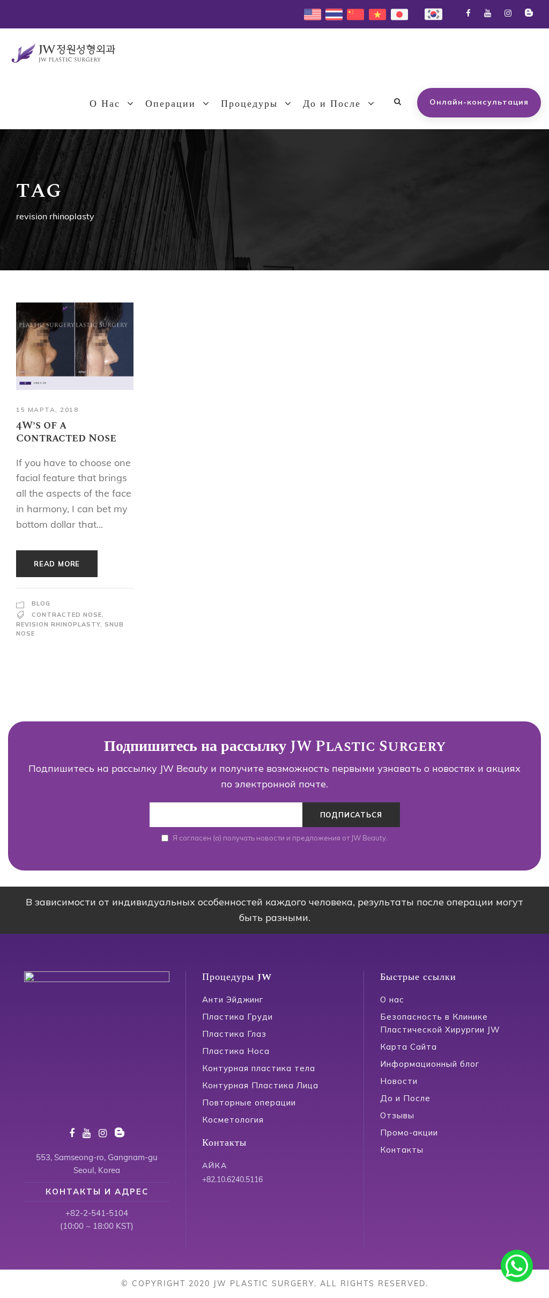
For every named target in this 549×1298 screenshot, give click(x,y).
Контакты (402, 1150)
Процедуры (249, 104)
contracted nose (67, 614)
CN (352, 13)
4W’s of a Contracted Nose (66, 431)
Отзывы (397, 1115)
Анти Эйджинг (232, 999)
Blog (41, 603)
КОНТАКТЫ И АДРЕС (97, 1191)
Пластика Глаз (234, 1034)
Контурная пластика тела (258, 1068)
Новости (399, 1081)
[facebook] (468, 13)
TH (330, 13)
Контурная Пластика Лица (260, 1085)
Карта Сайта (408, 1047)
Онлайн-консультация (479, 102)
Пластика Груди (237, 1017)
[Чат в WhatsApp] (517, 1266)
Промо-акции (409, 1132)
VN (374, 13)
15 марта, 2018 (47, 409)
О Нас (105, 104)
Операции (170, 104)
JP (395, 13)
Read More (57, 563)
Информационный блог (429, 1064)
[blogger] (529, 13)
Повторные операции (249, 1102)
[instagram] (508, 13)
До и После (332, 104)
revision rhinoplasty (58, 624)
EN (309, 13)
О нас (392, 999)
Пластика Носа (236, 1051)
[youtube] (487, 13)
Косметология (233, 1120)
